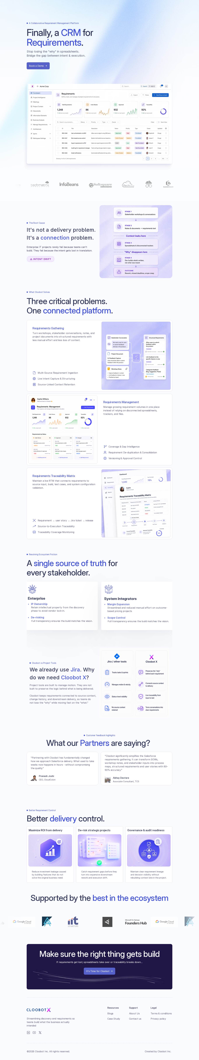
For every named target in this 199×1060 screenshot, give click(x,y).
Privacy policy (158, 1018)
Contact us (135, 1018)
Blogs (110, 1013)
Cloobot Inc (164, 1051)
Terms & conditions (161, 1013)
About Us (134, 1013)
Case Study (113, 1018)
